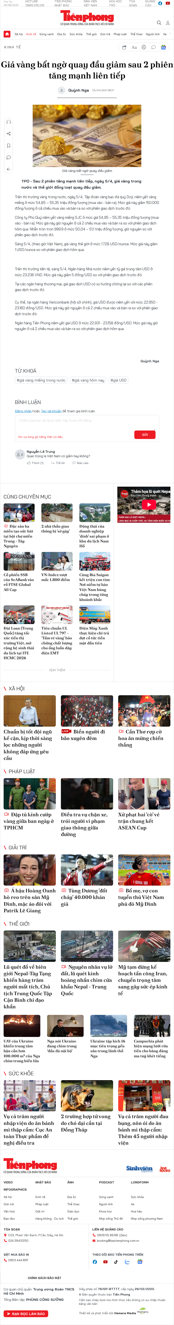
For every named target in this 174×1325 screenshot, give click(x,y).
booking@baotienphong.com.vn (118, 1241)
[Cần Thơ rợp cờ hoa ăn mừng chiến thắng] (144, 711)
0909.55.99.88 (107, 1235)
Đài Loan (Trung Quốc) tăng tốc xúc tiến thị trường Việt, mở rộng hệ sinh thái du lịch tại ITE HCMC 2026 (19, 643)
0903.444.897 (18, 1260)
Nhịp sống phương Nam (147, 1219)
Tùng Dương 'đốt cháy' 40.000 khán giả (84, 897)
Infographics (15, 1189)
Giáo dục (73, 1211)
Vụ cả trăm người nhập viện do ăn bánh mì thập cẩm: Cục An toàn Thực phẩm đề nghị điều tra (29, 1129)
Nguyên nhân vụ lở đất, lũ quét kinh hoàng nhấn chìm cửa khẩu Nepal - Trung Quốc (86, 980)
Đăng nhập (23, 411)
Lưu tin (8, 145)
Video (8, 1182)
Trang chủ (7, 34)
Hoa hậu (136, 1211)
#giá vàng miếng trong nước (41, 380)
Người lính (153, 34)
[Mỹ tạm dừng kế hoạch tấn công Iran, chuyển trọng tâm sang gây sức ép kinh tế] (144, 946)
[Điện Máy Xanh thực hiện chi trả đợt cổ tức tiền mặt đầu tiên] (94, 614)
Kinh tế (31, 34)
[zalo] (129, 1262)
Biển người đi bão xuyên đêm (83, 734)
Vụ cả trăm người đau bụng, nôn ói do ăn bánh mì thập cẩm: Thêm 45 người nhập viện (143, 1129)
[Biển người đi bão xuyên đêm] (87, 711)
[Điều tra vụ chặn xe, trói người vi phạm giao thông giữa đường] (87, 793)
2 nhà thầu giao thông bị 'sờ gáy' (55, 529)
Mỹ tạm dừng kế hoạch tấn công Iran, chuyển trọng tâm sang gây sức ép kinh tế (142, 980)
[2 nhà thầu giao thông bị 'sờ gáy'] (56, 512)
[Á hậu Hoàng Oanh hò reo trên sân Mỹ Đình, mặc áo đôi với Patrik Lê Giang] (30, 870)
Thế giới (91, 34)
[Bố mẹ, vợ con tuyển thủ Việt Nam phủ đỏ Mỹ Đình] (144, 870)
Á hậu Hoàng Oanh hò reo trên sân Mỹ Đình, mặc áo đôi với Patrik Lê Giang (30, 900)
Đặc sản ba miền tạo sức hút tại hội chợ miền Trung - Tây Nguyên (18, 536)
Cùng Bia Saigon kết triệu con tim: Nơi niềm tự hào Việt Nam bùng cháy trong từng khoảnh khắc (94, 587)
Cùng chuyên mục (27, 496)
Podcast (106, 1182)
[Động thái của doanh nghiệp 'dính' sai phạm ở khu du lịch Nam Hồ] (94, 512)
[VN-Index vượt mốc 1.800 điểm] (56, 561)
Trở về (8, 169)
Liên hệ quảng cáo (107, 1229)
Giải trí (18, 847)
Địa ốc (61, 34)
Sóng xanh (46, 34)
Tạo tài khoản (51, 411)
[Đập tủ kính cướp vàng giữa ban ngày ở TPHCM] (30, 793)
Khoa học (105, 1211)
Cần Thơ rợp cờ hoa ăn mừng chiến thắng (140, 738)
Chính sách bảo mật (44, 1278)
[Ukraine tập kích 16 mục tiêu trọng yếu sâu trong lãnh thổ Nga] (108, 1026)
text (134, 47)
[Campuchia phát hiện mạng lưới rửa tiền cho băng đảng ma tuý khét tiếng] (152, 1026)
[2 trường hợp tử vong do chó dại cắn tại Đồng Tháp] (87, 1096)
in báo (144, 47)
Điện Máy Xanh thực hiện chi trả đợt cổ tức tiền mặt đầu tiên (94, 635)
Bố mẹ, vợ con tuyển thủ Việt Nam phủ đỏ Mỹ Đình (141, 897)
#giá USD (118, 380)
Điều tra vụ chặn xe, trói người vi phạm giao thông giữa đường (84, 824)
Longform (140, 1182)
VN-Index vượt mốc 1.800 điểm (55, 577)
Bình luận (8, 157)
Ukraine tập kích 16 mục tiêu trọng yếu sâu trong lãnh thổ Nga (107, 1048)
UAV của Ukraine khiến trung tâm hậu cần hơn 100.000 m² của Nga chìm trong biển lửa (22, 1051)
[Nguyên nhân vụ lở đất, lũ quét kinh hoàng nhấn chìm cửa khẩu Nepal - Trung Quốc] (87, 946)
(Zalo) (123, 1235)
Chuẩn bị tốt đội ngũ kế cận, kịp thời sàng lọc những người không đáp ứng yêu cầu (28, 744)
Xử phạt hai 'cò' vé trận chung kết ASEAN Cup (139, 821)
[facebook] (160, 3)
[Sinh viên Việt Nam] (139, 1169)
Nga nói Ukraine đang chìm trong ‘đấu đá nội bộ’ (62, 1046)
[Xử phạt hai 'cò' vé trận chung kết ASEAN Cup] (144, 793)
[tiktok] (118, 1262)
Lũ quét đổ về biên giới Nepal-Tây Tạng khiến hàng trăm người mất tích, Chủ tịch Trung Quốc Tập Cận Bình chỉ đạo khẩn (28, 987)
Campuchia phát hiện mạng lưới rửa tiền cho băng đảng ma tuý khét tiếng (151, 1048)
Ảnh (70, 1182)
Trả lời (60, 463)
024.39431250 (18, 1241)
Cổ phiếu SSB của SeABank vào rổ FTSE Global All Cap (19, 582)
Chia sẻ (8, 134)
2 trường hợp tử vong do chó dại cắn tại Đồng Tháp (86, 1123)
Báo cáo (82, 463)
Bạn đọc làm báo (28, 1314)
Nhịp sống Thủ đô (111, 1219)
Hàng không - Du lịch (49, 1219)
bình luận (153, 47)
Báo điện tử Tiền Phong (87, 17)
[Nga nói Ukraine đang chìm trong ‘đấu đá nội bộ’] (65, 1026)
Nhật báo (43, 1182)
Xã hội (19, 34)
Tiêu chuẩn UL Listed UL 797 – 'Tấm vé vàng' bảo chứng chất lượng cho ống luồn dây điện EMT (56, 640)
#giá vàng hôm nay (88, 380)
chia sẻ (124, 47)
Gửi (145, 435)
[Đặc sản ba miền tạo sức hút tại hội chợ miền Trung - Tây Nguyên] (19, 512)
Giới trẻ (105, 34)
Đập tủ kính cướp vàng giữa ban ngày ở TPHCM (29, 821)
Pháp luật (120, 34)
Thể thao (136, 34)
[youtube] (167, 3)
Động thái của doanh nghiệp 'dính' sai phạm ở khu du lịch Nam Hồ (94, 536)
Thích (38, 463)
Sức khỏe (76, 34)
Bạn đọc (9, 1219)
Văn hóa (9, 1211)
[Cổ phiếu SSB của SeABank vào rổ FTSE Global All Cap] (19, 561)
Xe (165, 34)
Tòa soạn (12, 1229)
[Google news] (141, 1262)
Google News (163, 47)
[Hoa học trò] (165, 1169)
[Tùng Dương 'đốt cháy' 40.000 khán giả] (87, 870)
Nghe (8, 122)
